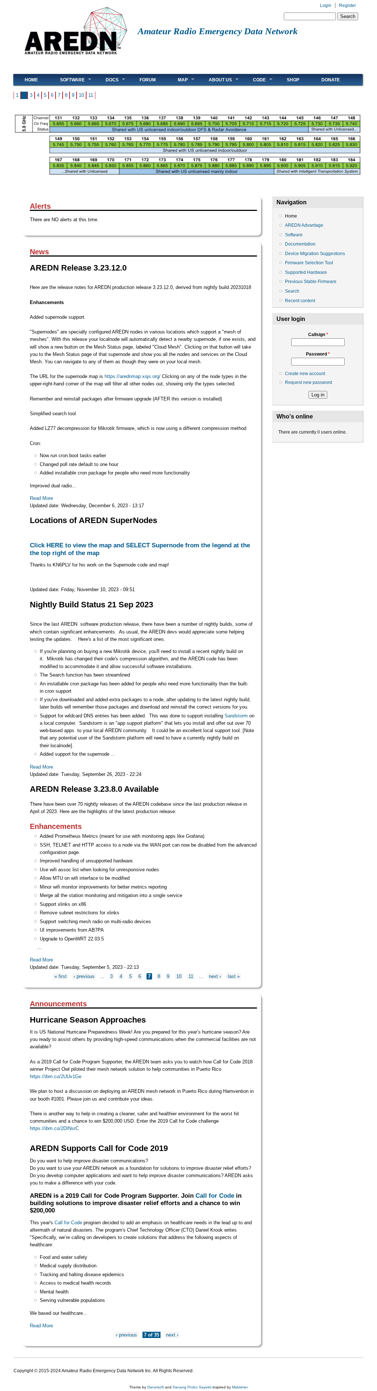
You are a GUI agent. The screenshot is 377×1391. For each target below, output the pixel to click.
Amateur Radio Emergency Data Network (218, 31)
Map (177, 79)
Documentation (300, 244)
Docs (107, 79)
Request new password (308, 382)
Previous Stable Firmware (311, 281)
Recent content (300, 300)
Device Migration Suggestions (315, 253)
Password (318, 354)
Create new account (305, 373)
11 (90, 95)
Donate (330, 79)
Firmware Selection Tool (309, 262)
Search (292, 291)
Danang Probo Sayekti (192, 1387)
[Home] (75, 57)
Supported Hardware (306, 272)
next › (215, 976)
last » (234, 976)
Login (325, 5)
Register (347, 5)
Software (67, 79)
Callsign (318, 334)
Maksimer (240, 1387)
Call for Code (214, 1195)
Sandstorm (236, 716)
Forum (148, 79)
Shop (293, 79)
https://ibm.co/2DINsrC (54, 1128)
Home (31, 79)
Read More (41, 498)
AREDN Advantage (304, 225)
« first (60, 976)
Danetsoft (155, 1387)
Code (254, 79)
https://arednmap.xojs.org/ (133, 376)
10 (81, 95)
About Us (215, 79)
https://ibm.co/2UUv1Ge (55, 1076)
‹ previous (84, 976)
